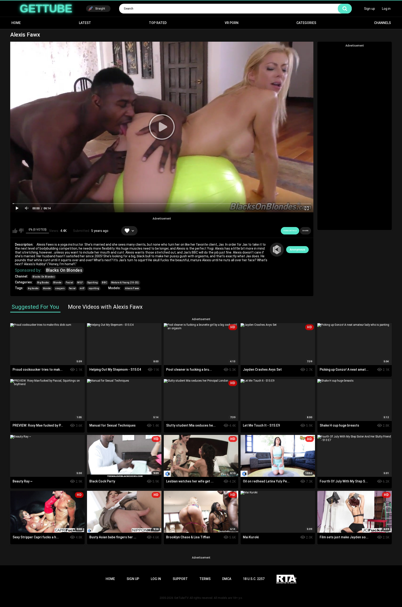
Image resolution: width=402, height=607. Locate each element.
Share (305, 231)
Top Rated (158, 23)
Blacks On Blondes (64, 270)
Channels (382, 23)
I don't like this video (21, 230)
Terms (205, 579)
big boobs (33, 288)
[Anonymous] (277, 250)
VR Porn (231, 23)
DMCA (226, 579)
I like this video (15, 230)
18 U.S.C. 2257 (254, 579)
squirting (94, 288)
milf (82, 288)
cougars (60, 288)
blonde (47, 288)
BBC (104, 282)
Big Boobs (43, 282)
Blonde (57, 282)
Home (16, 23)
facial (72, 288)
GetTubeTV (181, 598)
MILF (80, 282)
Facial (69, 282)
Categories (306, 23)
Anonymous (297, 249)
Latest (85, 23)
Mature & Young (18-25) (125, 282)
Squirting (92, 282)
